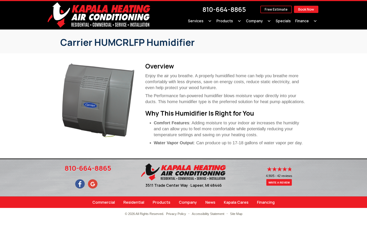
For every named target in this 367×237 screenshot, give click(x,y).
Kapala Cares (236, 202)
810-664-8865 (224, 9)
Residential (133, 202)
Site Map (236, 214)
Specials (283, 20)
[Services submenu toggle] (210, 21)
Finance (302, 20)
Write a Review (279, 182)
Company (254, 20)
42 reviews (284, 176)
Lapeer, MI (200, 185)
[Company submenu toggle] (269, 21)
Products (224, 20)
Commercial (103, 202)
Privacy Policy (176, 214)
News (210, 202)
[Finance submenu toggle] (315, 21)
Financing (266, 202)
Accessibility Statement (208, 214)
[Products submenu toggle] (239, 21)
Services (195, 20)
